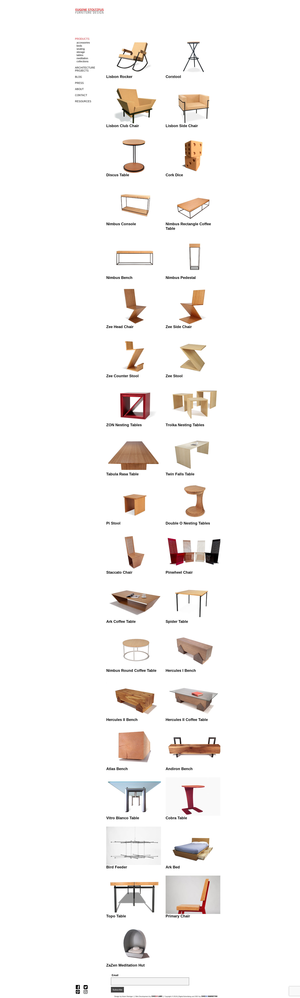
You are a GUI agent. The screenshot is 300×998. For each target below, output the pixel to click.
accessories (83, 42)
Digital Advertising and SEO (189, 996)
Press (79, 83)
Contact (81, 95)
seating (81, 49)
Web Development (142, 996)
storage (81, 52)
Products (82, 39)
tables (80, 55)
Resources (83, 101)
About (79, 89)
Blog (78, 77)
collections (82, 61)
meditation (82, 58)
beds (79, 45)
